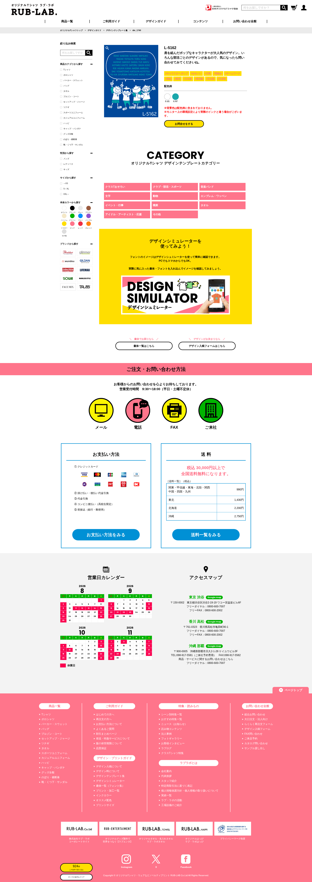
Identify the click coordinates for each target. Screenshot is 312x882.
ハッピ (66, 123)
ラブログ (166, 748)
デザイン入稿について (109, 766)
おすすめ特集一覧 (171, 719)
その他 (64, 236)
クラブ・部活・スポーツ (167, 186)
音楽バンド (207, 186)
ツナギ (66, 107)
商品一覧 (67, 21)
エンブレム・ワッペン (214, 196)
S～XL (66, 189)
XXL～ (66, 194)
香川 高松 (196, 622)
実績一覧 (166, 795)
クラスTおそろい (115, 186)
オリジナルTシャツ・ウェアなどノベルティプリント (143, 875)
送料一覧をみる (206, 534)
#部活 (177, 78)
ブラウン (88, 212)
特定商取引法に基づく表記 (176, 785)
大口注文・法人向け (256, 719)
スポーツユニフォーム (73, 112)
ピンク (72, 228)
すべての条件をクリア (76, 877)
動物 (155, 196)
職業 (155, 205)
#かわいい (196, 73)
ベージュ (64, 220)
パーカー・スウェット (73, 80)
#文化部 (210, 78)
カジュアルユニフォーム (74, 118)
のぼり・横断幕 (70, 139)
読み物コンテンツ (171, 729)
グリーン (72, 220)
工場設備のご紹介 (171, 805)
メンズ (66, 159)
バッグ (66, 86)
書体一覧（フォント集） (110, 785)
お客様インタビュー (173, 743)
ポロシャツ (68, 75)
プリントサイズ (105, 805)
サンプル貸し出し (254, 748)
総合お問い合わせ (254, 714)
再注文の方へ (104, 719)
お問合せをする (184, 123)
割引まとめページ (106, 733)
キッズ (66, 169)
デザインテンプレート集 (110, 776)
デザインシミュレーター (110, 781)
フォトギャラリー (171, 738)
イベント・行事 (114, 205)
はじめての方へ (105, 714)
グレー (80, 212)
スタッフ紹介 (169, 781)
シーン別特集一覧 (171, 714)
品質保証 (101, 748)
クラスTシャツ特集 (172, 753)
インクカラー (104, 795)
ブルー (80, 220)
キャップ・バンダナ (72, 129)
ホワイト (64, 212)
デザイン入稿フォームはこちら (207, 346)
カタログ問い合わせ (256, 743)
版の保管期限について (109, 743)
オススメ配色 (104, 800)
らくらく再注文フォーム (258, 724)
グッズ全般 (68, 134)
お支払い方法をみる (106, 534)
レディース (68, 164)
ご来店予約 (250, 738)
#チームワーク (232, 73)
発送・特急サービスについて (113, 738)
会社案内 (166, 771)
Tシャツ (66, 70)
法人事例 (166, 733)
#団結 (168, 78)
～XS (65, 183)
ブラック (72, 212)
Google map (214, 597)
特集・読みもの (188, 706)
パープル (88, 220)
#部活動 (199, 78)
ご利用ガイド (114, 706)
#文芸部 (222, 78)
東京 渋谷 (196, 597)
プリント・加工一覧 (107, 790)
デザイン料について (107, 771)
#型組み (218, 73)
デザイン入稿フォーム (257, 729)
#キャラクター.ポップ (176, 73)
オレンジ (88, 228)
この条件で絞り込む (76, 867)
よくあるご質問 (105, 729)
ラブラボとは (188, 763)
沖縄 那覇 (196, 646)
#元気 (208, 73)
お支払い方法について (109, 724)
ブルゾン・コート (71, 96)
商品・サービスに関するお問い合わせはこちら (206, 659)
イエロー (64, 228)
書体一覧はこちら (144, 346)
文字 (107, 196)
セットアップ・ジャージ (74, 102)
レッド (80, 228)
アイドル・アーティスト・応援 (123, 214)
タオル (66, 91)
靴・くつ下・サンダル (73, 145)
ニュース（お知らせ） (174, 724)
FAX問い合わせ (253, 733)
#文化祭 (188, 78)
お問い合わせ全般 (245, 21)
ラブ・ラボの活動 (171, 800)
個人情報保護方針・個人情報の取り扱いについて (189, 790)
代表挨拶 (166, 776)
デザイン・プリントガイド (114, 758)
